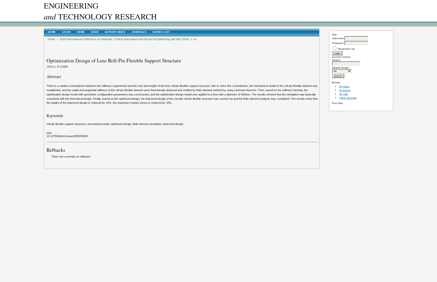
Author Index (115, 32)
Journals (139, 32)
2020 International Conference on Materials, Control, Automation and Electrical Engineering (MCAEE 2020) (124, 39)
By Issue (344, 86)
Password (337, 43)
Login (66, 32)
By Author (345, 90)
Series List (161, 32)
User (95, 32)
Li (195, 39)
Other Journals (348, 97)
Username (338, 38)
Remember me (346, 48)
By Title (343, 94)
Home (52, 32)
